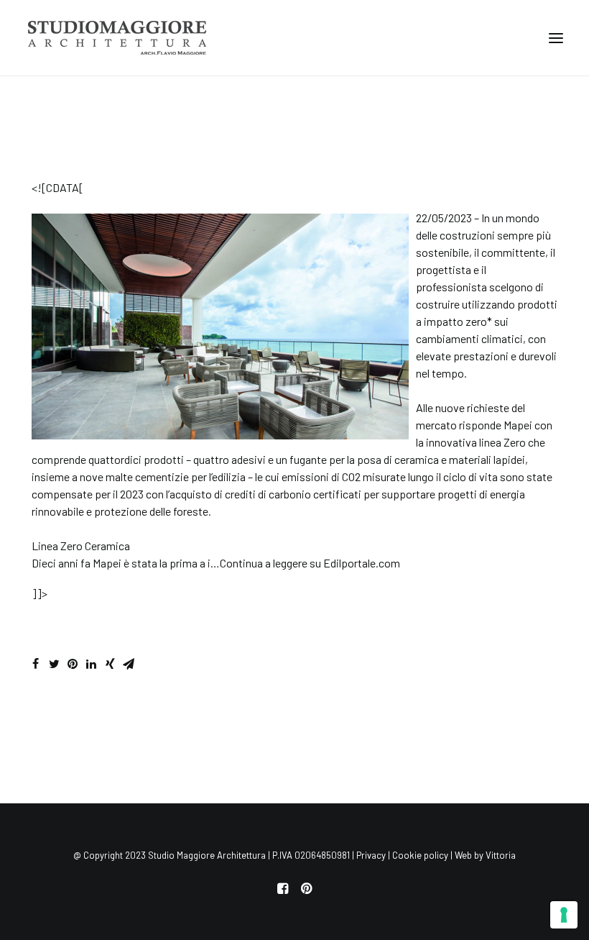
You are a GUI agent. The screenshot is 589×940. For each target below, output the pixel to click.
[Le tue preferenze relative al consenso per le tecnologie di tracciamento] (564, 914)
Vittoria (501, 855)
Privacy (371, 855)
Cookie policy (420, 855)
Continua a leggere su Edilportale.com (310, 563)
